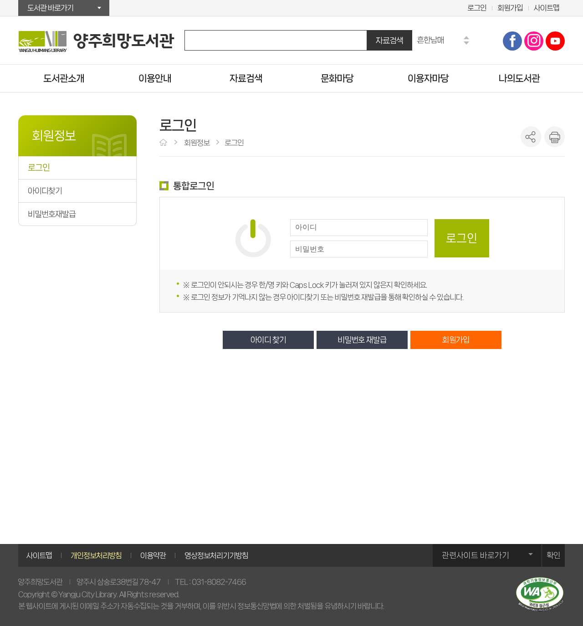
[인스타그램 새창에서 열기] (533, 41)
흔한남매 (430, 40)
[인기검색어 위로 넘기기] (466, 37)
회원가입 (510, 8)
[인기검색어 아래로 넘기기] (466, 43)
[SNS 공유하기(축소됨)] (531, 136)
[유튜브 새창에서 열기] (555, 41)
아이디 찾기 (268, 340)
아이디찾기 (45, 191)
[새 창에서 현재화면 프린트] (554, 136)
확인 (553, 555)
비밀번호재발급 (52, 214)
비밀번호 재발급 (362, 340)
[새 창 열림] (540, 594)
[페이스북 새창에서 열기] (512, 41)
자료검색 (389, 40)
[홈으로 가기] (164, 143)
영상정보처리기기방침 (216, 555)
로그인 (476, 8)
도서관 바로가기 (50, 8)
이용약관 (153, 555)
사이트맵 (546, 8)
